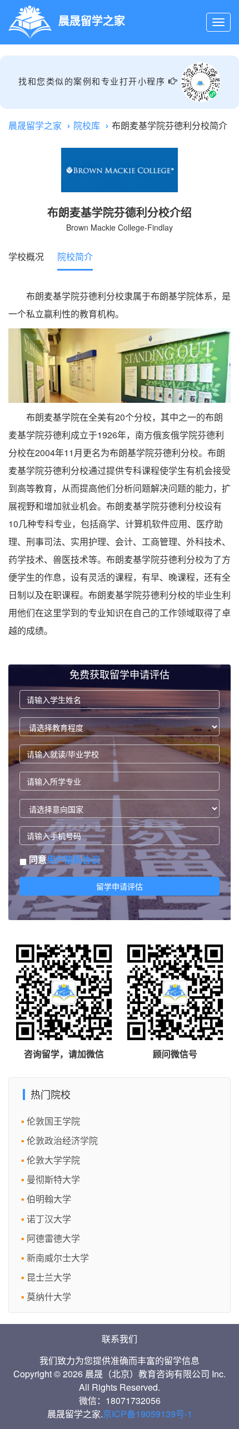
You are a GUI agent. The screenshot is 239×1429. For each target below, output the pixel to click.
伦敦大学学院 (53, 1159)
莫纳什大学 (49, 1296)
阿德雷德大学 (53, 1238)
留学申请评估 (119, 886)
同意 (63, 859)
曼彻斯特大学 (53, 1179)
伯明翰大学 (49, 1198)
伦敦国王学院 (53, 1121)
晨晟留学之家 (35, 125)
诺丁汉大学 (49, 1218)
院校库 (86, 125)
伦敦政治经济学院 (62, 1140)
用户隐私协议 (73, 859)
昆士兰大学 (49, 1277)
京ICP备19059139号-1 (147, 1413)
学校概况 (26, 256)
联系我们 (119, 1338)
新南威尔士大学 (58, 1257)
